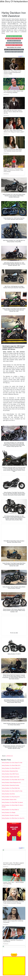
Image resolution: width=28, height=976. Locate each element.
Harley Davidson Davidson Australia (10, 815)
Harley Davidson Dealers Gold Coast (10, 776)
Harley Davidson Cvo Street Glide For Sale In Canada (12, 805)
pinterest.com (9, 756)
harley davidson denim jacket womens (14, 52)
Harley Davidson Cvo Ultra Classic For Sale (12, 762)
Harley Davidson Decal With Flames (10, 774)
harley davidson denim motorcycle (14, 45)
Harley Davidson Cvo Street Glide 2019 (11, 765)
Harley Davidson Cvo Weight (8, 812)
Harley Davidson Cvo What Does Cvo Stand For (13, 818)
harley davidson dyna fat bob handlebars (14, 49)
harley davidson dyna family (14, 40)
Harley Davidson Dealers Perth (9, 799)
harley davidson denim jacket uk (14, 36)
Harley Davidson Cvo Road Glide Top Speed (12, 802)
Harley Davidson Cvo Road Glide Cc (10, 809)
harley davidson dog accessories (14, 43)
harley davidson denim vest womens (14, 38)
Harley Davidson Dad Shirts (8, 794)
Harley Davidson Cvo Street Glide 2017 (11, 768)
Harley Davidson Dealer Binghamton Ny (11, 782)
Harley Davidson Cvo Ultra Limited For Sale (12, 791)
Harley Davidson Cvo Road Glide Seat (11, 788)
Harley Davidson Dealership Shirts (10, 771)
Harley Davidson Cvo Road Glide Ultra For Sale (13, 779)
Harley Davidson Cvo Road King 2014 (11, 796)
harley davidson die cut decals (14, 47)
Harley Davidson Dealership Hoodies (10, 785)
